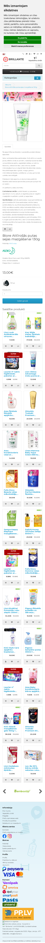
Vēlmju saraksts (8, 862)
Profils (4, 857)
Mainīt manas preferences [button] (22, 46)
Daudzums (6, 290)
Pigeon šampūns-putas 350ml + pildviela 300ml (33, 651)
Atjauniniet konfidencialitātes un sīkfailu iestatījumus (21, 941)
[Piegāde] (26, 54)
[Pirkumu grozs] (41, 54)
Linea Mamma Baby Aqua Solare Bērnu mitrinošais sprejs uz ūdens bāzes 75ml (33, 455)
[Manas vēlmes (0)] (34, 54)
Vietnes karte (7, 851)
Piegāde (5, 816)
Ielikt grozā (22, 301)
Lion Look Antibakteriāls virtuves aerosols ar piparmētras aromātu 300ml (12, 337)
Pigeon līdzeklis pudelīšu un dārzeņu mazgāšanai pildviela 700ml (33, 612)
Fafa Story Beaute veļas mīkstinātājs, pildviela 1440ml (10, 494)
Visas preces (6, 846)
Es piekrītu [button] (22, 38)
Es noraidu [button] (22, 42)
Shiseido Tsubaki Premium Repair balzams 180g (33, 415)
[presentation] (4, 791)
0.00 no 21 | (23, 71)
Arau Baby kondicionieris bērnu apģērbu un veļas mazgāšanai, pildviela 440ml (33, 692)
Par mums (6, 811)
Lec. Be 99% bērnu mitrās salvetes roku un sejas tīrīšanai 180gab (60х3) (32, 771)
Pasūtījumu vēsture (9, 860)
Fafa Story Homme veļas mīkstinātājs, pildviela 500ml (32, 572)
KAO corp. (13, 243)
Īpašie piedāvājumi (9, 848)
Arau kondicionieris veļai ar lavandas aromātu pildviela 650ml (11, 455)
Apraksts (7, 147)
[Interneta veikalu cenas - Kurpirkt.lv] (16, 924)
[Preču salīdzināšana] (38, 54)
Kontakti (5, 830)
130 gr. (12, 283)
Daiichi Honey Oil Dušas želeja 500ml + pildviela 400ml (33, 532)
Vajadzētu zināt (8, 813)
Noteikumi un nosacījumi (11, 823)
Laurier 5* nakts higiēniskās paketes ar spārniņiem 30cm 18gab (12, 376)
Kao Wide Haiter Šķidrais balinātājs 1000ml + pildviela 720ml (32, 336)
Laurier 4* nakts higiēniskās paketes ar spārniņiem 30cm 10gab (10, 692)
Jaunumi (5, 865)
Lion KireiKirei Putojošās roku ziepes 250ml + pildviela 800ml (11, 611)
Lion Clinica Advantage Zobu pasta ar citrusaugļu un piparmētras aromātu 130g (32, 377)
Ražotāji (5, 843)
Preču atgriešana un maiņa (12, 832)
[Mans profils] (30, 54)
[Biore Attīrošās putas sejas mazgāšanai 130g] (22, 122)
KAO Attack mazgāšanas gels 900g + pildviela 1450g (11, 729)
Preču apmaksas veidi (10, 818)
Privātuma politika (9, 821)
